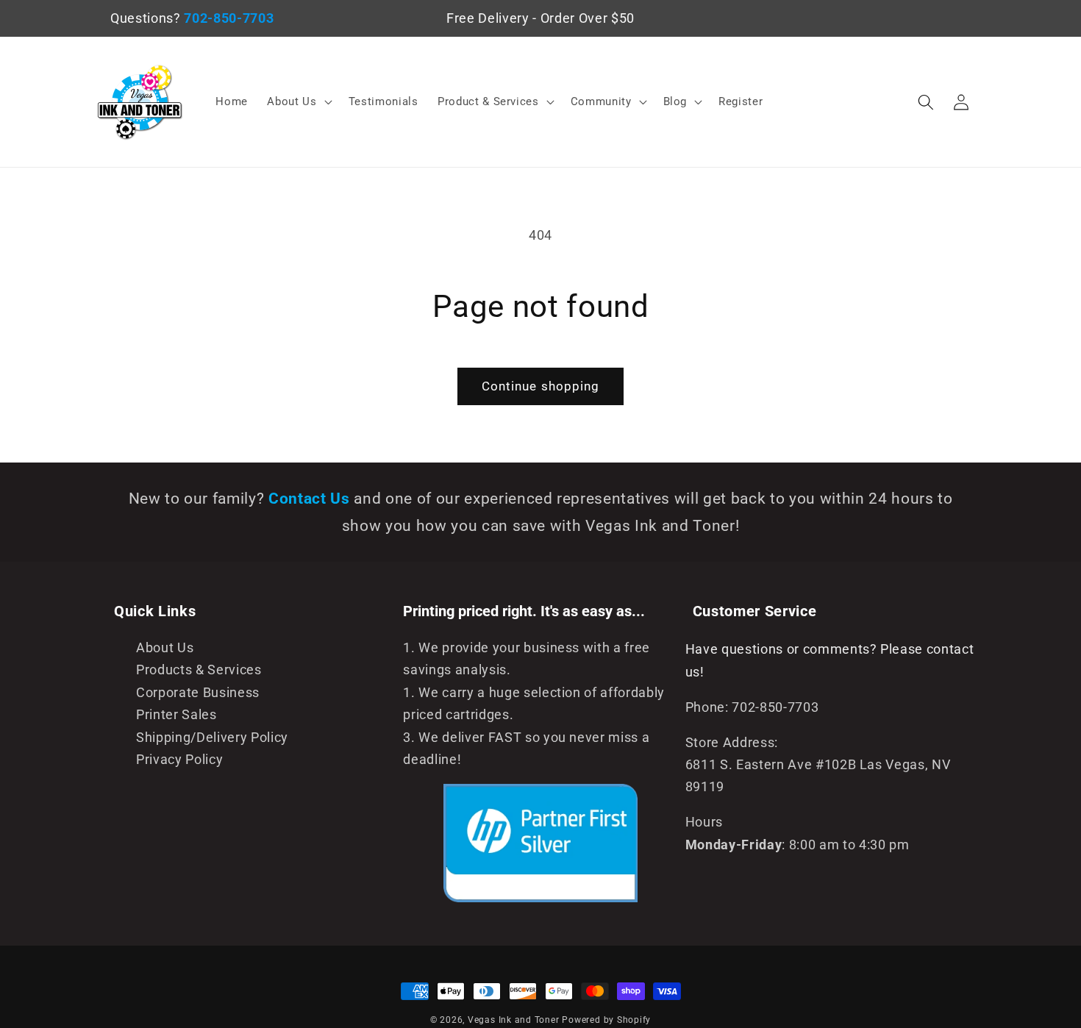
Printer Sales (176, 714)
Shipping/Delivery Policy (212, 737)
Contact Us (311, 498)
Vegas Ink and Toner (514, 1020)
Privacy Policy (179, 759)
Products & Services (199, 670)
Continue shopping (541, 386)
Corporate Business (198, 692)
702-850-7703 (229, 18)
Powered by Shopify (606, 1020)
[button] (297, 102)
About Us (164, 647)
